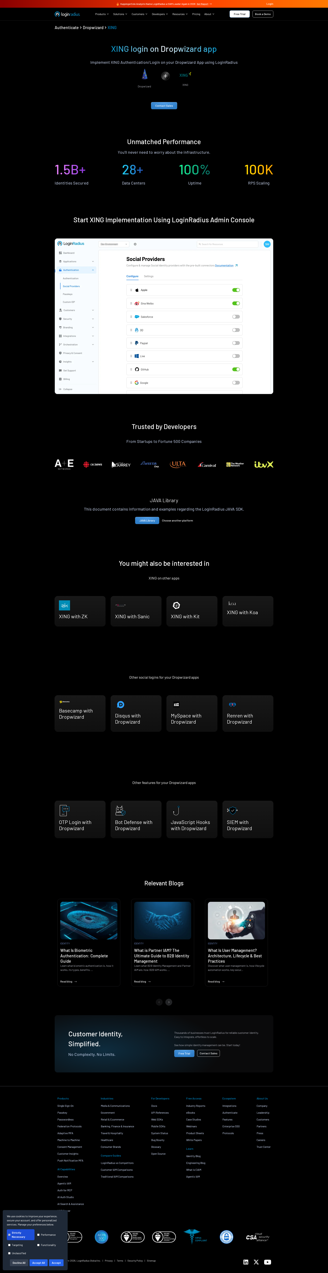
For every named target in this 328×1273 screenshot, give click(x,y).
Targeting (17, 1244)
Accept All (38, 1262)
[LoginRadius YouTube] (267, 1262)
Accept (56, 1262)
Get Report (202, 3)
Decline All (19, 1262)
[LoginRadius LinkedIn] (246, 1262)
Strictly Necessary (18, 1234)
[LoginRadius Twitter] (256, 1262)
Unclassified (19, 1253)
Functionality (48, 1244)
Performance (48, 1234)
